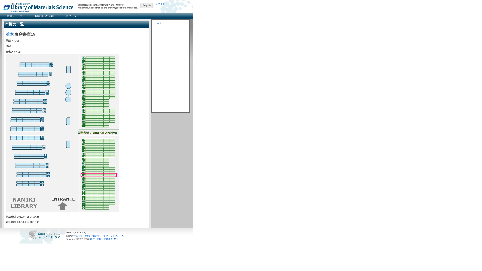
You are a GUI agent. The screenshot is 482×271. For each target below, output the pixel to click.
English (147, 5)
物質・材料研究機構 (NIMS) (104, 239)
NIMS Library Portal (36, 7)
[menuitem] (16, 16)
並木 (10, 34)
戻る (158, 22)
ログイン (160, 3)
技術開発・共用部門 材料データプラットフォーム (98, 236)
